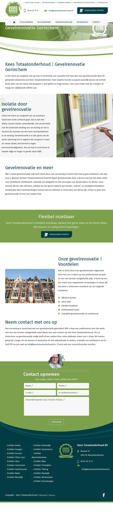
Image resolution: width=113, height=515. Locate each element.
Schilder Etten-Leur (16, 457)
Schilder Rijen (40, 461)
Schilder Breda (13, 445)
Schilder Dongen (14, 449)
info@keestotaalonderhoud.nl (61, 11)
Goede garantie (103, 2)
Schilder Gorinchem (16, 465)
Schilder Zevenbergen (44, 481)
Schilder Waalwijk (41, 473)
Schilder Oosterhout (43, 449)
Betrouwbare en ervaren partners (84, 2)
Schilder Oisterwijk (42, 445)
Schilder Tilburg (41, 469)
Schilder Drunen (14, 453)
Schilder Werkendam (43, 477)
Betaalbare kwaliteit (64, 2)
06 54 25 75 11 (32, 11)
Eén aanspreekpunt (48, 2)
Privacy (52, 495)
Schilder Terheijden (42, 465)
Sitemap (43, 495)
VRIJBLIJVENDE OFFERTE (94, 10)
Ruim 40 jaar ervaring (32, 2)
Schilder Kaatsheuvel (17, 469)
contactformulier (79, 344)
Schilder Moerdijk (15, 477)
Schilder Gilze (13, 461)
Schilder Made (13, 473)
